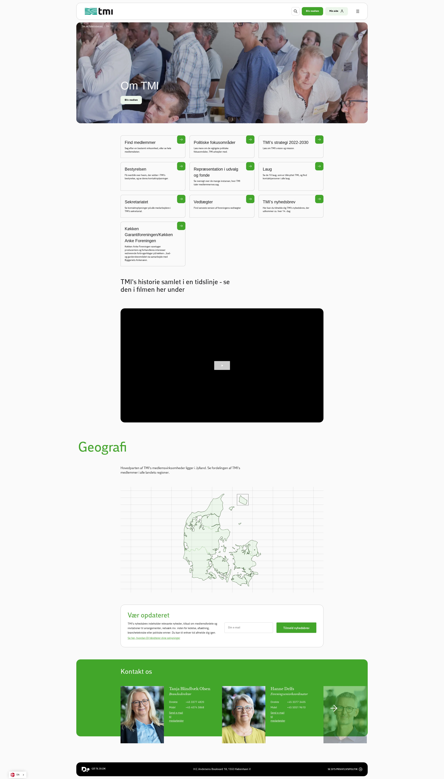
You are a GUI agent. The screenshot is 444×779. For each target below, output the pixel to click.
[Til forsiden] (99, 11)
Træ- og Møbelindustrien (92, 26)
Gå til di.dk (99, 769)
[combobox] (17, 775)
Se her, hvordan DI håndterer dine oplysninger (154, 638)
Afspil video (222, 365)
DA (17, 774)
